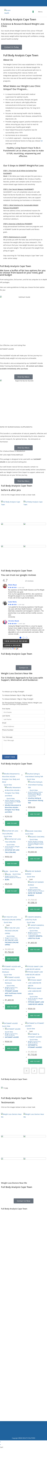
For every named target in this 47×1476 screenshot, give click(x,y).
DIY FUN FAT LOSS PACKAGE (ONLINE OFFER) (11, 942)
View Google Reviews (16, 641)
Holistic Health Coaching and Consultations (12, 801)
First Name (6, 709)
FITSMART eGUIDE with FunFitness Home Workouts (13, 993)
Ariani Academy (33, 792)
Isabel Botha (12, 602)
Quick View (7, 785)
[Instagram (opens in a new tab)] (23, 4)
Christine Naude (13, 621)
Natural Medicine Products (13, 877)
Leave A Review (12, 645)
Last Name (6, 716)
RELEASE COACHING (35, 847)
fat (42, 141)
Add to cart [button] (12, 823)
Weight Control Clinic (13, 802)
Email (4, 723)
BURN (7, 880)
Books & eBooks (10, 989)
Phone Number (7, 730)
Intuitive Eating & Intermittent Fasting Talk (35, 800)
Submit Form (9, 757)
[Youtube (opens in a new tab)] (26, 4)
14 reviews (29, 581)
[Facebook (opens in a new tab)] (20, 4)
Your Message (7, 737)
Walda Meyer (12, 585)
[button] (23, 1090)
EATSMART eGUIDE (12, 1037)
